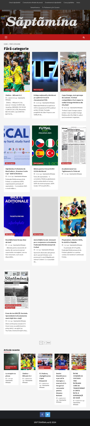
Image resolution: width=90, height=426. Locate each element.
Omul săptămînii (14, 2)
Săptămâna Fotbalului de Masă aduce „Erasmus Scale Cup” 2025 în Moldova (16, 171)
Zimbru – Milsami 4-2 (13, 95)
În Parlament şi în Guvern (50, 7)
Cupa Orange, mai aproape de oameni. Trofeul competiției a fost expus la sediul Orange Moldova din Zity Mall (72, 100)
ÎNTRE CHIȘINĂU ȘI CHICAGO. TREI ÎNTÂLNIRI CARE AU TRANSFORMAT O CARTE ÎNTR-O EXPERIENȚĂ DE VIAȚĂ (79, 385)
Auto (78, 2)
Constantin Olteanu (48, 103)
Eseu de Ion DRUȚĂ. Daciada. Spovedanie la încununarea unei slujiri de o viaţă (16, 315)
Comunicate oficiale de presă (33, 2)
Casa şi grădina (69, 2)
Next (48, 343)
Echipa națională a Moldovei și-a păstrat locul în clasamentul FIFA (45, 97)
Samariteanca (35, 7)
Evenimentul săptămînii (53, 2)
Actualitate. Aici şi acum (13, 305)
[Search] (83, 37)
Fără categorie (10, 89)
